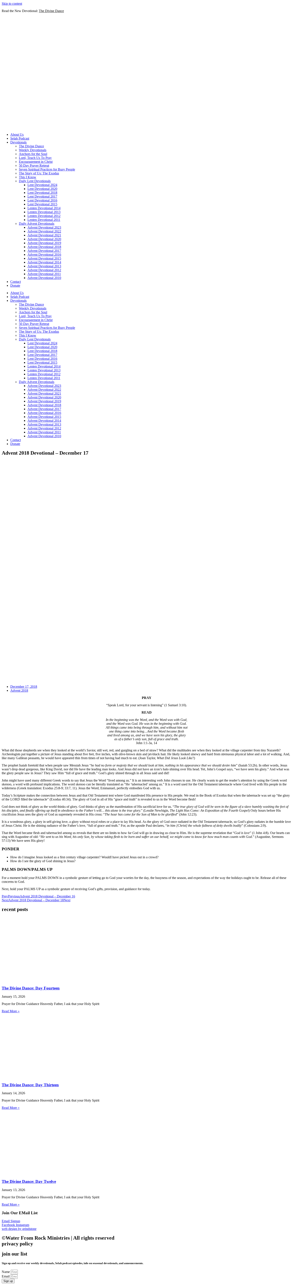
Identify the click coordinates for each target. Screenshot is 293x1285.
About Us (17, 134)
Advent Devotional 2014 (44, 262)
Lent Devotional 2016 (42, 200)
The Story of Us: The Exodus (39, 173)
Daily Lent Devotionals (35, 181)
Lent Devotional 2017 (42, 196)
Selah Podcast (19, 138)
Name (6, 1272)
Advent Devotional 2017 (44, 250)
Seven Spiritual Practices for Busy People (47, 169)
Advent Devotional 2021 (44, 235)
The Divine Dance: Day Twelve (29, 1181)
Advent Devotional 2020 (44, 239)
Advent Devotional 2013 (44, 266)
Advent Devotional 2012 (44, 270)
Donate (15, 285)
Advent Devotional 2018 (44, 247)
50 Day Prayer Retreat (34, 165)
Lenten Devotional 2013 (43, 212)
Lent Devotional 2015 (42, 204)
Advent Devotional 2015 (44, 258)
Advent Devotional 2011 (44, 274)
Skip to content (12, 3)
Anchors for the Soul (33, 154)
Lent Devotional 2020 (42, 189)
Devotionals (18, 142)
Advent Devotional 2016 (44, 254)
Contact (15, 281)
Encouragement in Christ (36, 161)
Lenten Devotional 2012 (43, 216)
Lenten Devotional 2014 (43, 208)
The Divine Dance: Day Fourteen (31, 988)
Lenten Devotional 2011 (43, 220)
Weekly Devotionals (32, 150)
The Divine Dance (31, 146)
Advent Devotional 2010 (44, 278)
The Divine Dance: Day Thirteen (30, 1085)
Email (6, 1276)
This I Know (27, 177)
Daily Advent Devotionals (36, 223)
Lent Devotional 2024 (42, 185)
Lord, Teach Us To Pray (35, 158)
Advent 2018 (19, 690)
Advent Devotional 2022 (44, 231)
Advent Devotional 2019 (44, 243)
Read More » (11, 1011)
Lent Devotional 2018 (42, 192)
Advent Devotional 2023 (44, 227)
